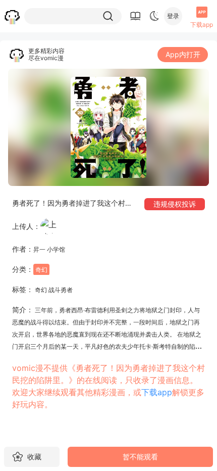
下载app (156, 392)
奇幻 (41, 269)
